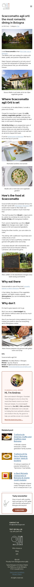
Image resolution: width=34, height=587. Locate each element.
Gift (17, 554)
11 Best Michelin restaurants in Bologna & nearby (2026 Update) (22, 476)
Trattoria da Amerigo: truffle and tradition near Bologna (22, 437)
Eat (18, 26)
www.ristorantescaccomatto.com (20, 367)
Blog (17, 551)
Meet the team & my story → (14, 419)
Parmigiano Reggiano (22, 206)
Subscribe (19, 510)
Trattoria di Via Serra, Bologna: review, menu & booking (21, 457)
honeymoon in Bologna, (15, 136)
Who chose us (17, 548)
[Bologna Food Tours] (5, 6)
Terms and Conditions (17, 572)
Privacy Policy (17, 574)
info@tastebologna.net (17, 524)
